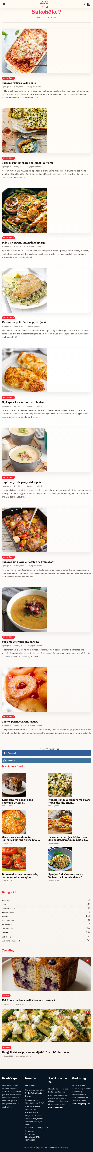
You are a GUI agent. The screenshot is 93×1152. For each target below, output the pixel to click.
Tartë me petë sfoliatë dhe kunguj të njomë (27, 162)
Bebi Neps (6, 900)
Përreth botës (7, 929)
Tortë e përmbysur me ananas (20, 721)
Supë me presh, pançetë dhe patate (23, 482)
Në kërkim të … (8, 925)
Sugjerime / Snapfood (11, 941)
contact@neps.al (56, 1107)
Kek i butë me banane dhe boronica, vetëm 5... (29, 1000)
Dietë (4, 904)
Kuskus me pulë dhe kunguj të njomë (24, 322)
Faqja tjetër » (55, 749)
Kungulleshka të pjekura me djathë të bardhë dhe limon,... (36, 1052)
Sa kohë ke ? (7, 937)
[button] (88, 4)
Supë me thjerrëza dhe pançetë (20, 641)
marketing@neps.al (81, 1104)
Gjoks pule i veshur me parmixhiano (23, 402)
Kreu (39, 17)
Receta (5, 933)
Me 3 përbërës (8, 921)
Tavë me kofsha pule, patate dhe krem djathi (28, 562)
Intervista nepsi (8, 912)
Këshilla (5, 916)
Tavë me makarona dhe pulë (19, 83)
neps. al (8, 87)
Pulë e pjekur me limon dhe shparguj (24, 242)
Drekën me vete (8, 908)
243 (46, 748)
